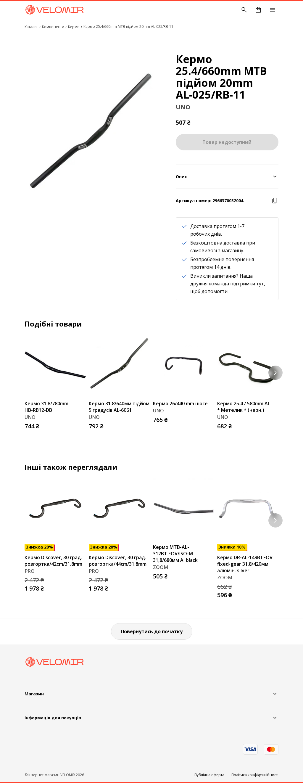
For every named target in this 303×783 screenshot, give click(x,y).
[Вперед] (275, 373)
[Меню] (272, 10)
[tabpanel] (93, 132)
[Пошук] (244, 10)
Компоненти (53, 26)
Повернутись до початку (152, 631)
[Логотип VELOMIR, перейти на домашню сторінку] (54, 9)
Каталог (31, 26)
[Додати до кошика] (80, 424)
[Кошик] (258, 10)
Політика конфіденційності (254, 775)
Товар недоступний (227, 142)
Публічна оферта (209, 775)
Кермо (74, 26)
